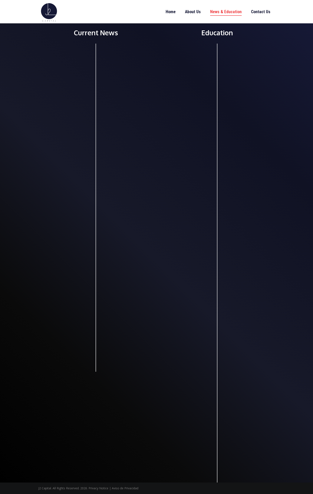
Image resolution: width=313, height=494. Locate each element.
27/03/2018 (49, 223)
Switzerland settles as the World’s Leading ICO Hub (125, 315)
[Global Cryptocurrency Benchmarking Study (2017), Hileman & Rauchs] (247, 73)
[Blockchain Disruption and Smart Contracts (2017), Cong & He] (247, 184)
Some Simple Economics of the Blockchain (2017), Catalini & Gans (243, 420)
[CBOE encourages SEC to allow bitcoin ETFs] (66, 60)
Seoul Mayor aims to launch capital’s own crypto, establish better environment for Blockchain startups (125, 102)
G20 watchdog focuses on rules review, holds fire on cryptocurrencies (63, 181)
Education (172, 49)
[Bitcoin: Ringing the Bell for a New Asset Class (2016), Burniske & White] (242, 288)
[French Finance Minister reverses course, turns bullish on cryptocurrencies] (125, 188)
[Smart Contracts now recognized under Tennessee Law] (66, 256)
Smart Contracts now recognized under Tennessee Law (64, 281)
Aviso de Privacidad (125, 488)
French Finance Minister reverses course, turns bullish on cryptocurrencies (123, 211)
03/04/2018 (49, 120)
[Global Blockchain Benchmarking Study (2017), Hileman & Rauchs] (187, 63)
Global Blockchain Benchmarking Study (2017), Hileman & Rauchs (185, 93)
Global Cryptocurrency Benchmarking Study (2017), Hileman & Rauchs (246, 100)
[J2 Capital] (49, 11)
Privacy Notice (98, 488)
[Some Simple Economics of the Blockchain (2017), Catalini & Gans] (247, 393)
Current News (53, 49)
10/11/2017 (170, 145)
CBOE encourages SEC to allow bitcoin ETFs (66, 83)
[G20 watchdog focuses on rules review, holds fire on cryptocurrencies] (66, 154)
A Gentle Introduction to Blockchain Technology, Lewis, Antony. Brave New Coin (186, 208)
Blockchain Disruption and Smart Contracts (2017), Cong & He (246, 209)
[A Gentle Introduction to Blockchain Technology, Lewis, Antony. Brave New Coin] (187, 178)
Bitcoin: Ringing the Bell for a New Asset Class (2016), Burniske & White (242, 317)
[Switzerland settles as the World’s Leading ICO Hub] (125, 290)
